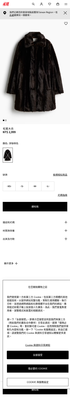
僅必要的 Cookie (37, 368)
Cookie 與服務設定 (38, 382)
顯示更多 (9, 263)
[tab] (3, 120)
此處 (12, 15)
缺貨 (5, 174)
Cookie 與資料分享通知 (37, 345)
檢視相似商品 (60, 174)
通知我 (35, 206)
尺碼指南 (62, 195)
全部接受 (37, 355)
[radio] (8, 155)
